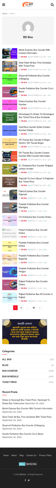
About (14, 455)
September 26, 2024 (38, 57)
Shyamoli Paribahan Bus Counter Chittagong (23, 425)
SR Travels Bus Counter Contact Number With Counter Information (34, 154)
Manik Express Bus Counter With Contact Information (34, 51)
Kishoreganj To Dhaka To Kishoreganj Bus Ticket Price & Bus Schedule (36, 115)
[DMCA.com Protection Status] (28, 463)
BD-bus (23, 474)
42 (34, 307)
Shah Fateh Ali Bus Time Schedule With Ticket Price (27, 416)
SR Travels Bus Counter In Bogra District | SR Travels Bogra (34, 141)
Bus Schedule (10, 376)
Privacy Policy (45, 455)
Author (12, 13)
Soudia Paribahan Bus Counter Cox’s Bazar (22, 433)
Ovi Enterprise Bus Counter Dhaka (35, 216)
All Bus (6, 359)
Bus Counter (9, 370)
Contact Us (31, 455)
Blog (5, 365)
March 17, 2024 (36, 198)
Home (4, 13)
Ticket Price (9, 382)
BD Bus (24, 57)
